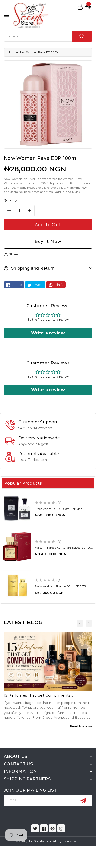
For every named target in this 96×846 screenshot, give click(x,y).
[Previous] (80, 623)
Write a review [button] (48, 332)
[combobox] (48, 36)
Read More (78, 726)
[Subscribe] (83, 800)
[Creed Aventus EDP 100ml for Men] (17, 508)
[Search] (82, 36)
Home (13, 52)
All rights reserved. (66, 841)
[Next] (89, 623)
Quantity (10, 200)
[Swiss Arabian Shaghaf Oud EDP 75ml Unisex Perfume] (17, 585)
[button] (48, 268)
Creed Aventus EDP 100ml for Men (58, 509)
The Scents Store (39, 841)
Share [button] (13, 254)
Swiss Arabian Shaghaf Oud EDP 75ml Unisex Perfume (62, 588)
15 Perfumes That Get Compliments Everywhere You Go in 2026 (37, 697)
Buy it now (48, 241)
